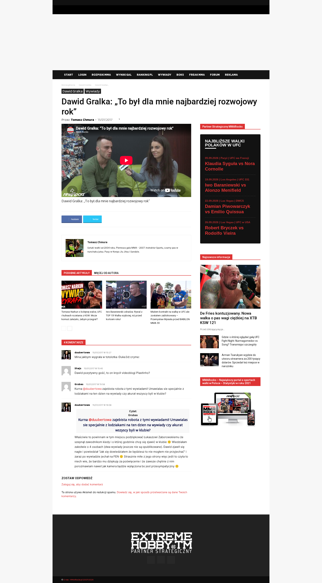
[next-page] (69, 328)
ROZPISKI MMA (101, 74)
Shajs (78, 368)
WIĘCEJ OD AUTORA (106, 273)
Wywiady (93, 91)
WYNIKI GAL (124, 74)
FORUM (215, 74)
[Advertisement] (161, 42)
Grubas (79, 384)
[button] (256, 74)
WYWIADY (164, 74)
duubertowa (82, 352)
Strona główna (68, 84)
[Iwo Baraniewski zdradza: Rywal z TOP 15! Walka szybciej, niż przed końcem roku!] (126, 295)
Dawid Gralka (85, 84)
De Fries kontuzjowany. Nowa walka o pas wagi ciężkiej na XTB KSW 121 (228, 318)
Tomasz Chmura (82, 120)
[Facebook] (246, 2)
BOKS (180, 74)
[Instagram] (252, 2)
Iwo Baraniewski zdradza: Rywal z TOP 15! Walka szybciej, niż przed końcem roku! (124, 315)
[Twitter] (258, 2)
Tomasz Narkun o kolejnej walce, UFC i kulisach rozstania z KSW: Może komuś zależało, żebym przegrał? (81, 315)
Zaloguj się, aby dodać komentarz (82, 484)
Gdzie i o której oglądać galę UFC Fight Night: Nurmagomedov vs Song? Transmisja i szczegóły (240, 341)
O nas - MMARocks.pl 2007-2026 (78, 579)
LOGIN (82, 74)
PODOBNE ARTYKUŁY (77, 273)
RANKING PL (145, 74)
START (68, 74)
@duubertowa (92, 388)
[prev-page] (63, 328)
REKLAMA (231, 74)
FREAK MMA (197, 74)
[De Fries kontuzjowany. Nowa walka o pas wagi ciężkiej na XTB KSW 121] (230, 287)
